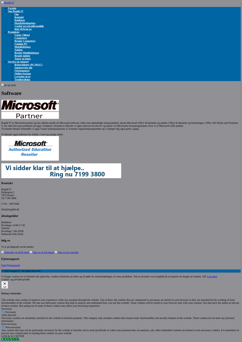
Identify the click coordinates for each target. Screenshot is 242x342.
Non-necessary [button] (9, 324)
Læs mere (212, 276)
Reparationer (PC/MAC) (28, 64)
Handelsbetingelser (25, 23)
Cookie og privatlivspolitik (29, 26)
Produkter (14, 32)
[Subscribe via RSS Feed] (15, 252)
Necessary (10, 312)
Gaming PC (21, 44)
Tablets (18, 49)
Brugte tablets (22, 55)
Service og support (18, 61)
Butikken (19, 20)
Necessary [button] (6, 308)
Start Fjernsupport (10, 265)
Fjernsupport (21, 70)
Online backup (22, 73)
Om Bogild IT (15, 11)
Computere (20, 38)
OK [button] (204, 276)
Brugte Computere (25, 41)
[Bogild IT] (7, 2)
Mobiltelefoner (22, 46)
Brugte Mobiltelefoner (26, 52)
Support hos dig (23, 67)
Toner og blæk (22, 58)
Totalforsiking (22, 79)
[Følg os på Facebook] (42, 252)
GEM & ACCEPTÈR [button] (12, 336)
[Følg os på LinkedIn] (67, 252)
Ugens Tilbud (22, 35)
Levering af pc (22, 76)
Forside (12, 8)
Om (16, 14)
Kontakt (19, 17)
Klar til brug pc (23, 29)
